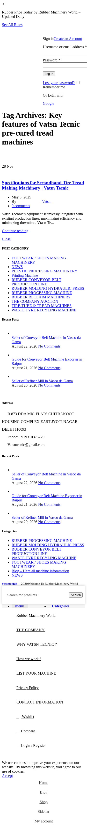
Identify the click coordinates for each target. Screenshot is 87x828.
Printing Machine (25, 275)
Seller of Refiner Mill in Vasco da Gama (42, 381)
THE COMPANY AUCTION (35, 301)
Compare (28, 731)
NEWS (17, 267)
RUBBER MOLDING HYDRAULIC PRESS (48, 288)
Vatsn (46, 201)
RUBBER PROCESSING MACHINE (42, 293)
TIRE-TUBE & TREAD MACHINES (28, 171)
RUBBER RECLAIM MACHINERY (41, 297)
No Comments (49, 346)
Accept (7, 776)
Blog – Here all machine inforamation (40, 571)
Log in (49, 74)
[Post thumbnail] (48, 333)
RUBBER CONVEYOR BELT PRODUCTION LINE (36, 282)
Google (48, 103)
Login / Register (33, 745)
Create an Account (68, 39)
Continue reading (15, 231)
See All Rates (12, 25)
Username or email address (65, 47)
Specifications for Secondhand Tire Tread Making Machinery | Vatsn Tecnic (43, 185)
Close (6, 239)
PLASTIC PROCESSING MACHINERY (44, 271)
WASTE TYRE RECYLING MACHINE (44, 310)
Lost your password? (59, 83)
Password (51, 60)
